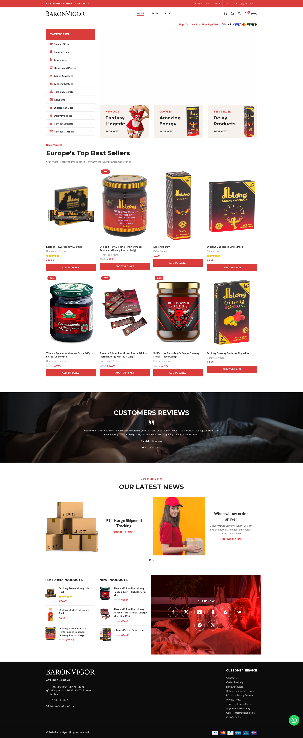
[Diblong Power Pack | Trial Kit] (105, 634)
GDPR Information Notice (240, 712)
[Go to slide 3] (177, 100)
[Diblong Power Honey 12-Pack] (71, 205)
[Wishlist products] (239, 13)
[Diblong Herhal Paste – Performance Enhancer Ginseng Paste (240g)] (50, 634)
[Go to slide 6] (187, 100)
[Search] (232, 13)
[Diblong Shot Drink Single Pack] (50, 614)
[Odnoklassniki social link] (212, 612)
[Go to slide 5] (184, 100)
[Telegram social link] (199, 625)
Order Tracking (234, 682)
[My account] (225, 13)
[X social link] (186, 612)
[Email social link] (199, 612)
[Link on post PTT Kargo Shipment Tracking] (72, 526)
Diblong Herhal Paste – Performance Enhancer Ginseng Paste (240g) (72, 632)
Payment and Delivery (238, 708)
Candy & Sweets (215, 357)
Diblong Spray (161, 246)
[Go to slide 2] (173, 100)
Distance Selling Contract (240, 695)
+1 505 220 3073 (59, 699)
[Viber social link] (212, 625)
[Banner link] (124, 121)
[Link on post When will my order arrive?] (179, 526)
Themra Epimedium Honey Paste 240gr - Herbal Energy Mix (130, 592)
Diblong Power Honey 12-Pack (64, 246)
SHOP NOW (118, 54)
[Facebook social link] (173, 612)
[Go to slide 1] (170, 100)
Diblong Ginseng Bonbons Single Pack (229, 353)
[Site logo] (65, 13)
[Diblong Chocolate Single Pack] (232, 205)
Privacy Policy (233, 699)
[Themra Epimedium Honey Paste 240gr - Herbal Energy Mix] (105, 594)
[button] (104, 66)
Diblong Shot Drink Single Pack (74, 611)
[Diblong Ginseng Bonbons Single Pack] (232, 312)
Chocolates (213, 251)
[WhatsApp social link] (226, 612)
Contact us (232, 677)
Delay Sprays (160, 251)
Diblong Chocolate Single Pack (225, 246)
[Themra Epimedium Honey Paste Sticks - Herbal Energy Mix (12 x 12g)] (105, 614)
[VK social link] (239, 612)
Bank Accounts (234, 686)
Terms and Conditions (238, 703)
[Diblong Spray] (178, 205)
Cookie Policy (233, 716)
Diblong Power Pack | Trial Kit (131, 629)
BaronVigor (61, 732)
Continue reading (123, 532)
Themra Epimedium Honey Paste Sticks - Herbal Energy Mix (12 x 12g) (130, 612)
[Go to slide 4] (180, 100)
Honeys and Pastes (56, 251)
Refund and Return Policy (240, 690)
